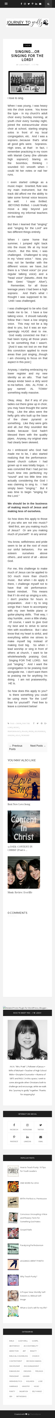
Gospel (35, 1341)
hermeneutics (15, 1381)
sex (10, 1396)
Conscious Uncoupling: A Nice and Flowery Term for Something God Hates (33, 1218)
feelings (39, 1371)
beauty (33, 1351)
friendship (14, 1376)
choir (27, 45)
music (16, 727)
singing (11, 735)
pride (31, 731)
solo (18, 735)
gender (26, 1376)
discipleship (14, 1366)
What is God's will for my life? (33, 1307)
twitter (41, 1129)
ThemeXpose (35, 1414)
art (24, 1351)
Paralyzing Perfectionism (31, 1245)
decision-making (33, 1361)
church (35, 1356)
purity (12, 1391)
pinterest (14, 1141)
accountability (31, 1346)
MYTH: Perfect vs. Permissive (33, 1198)
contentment (15, 1361)
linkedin (27, 1141)
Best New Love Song (19, 804)
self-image (37, 1391)
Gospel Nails (26, 1229)
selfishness (40, 731)
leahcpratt (24, 65)
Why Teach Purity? (28, 1276)
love (40, 1381)
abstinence (14, 1346)
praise (25, 731)
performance (14, 731)
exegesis (27, 1371)
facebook (14, 1129)
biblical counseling (18, 1356)
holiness (30, 1381)
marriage (13, 1386)
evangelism (14, 1371)
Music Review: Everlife (20, 892)
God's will (23, 1341)
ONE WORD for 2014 (29, 1183)
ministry (26, 1386)
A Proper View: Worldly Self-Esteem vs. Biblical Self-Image (33, 1296)
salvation (23, 1391)
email (40, 1141)
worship (25, 735)
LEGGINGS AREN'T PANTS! (32, 1260)
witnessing (21, 1396)
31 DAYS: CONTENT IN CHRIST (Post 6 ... (20, 848)
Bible (11, 1341)
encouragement (31, 1366)
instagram (27, 1129)
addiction (14, 1351)
